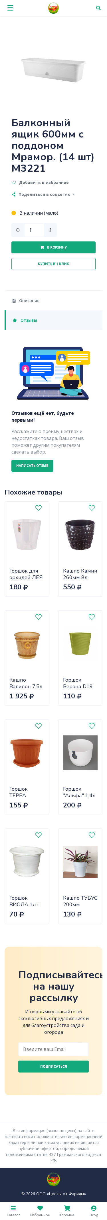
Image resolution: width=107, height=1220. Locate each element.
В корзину (56, 247)
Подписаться (53, 1066)
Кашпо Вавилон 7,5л (26, 683)
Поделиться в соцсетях (44, 194)
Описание (28, 300)
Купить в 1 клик (53, 264)
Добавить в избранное (43, 182)
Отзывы (28, 320)
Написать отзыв (32, 466)
